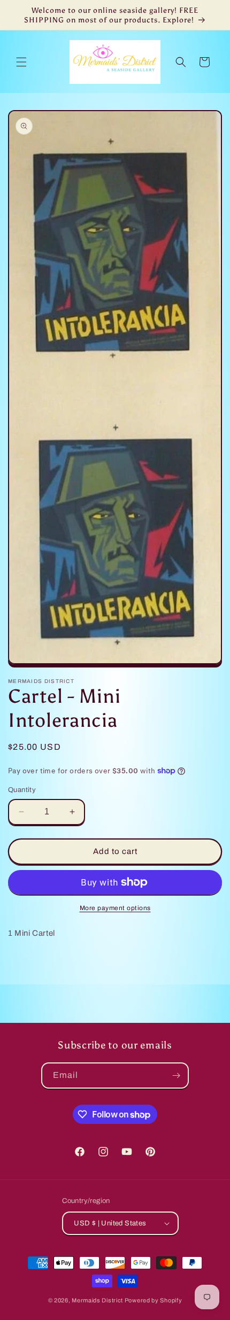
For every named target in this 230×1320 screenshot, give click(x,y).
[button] (21, 62)
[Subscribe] (176, 1075)
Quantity (22, 790)
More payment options (115, 908)
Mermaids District (97, 1300)
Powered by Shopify (153, 1300)
